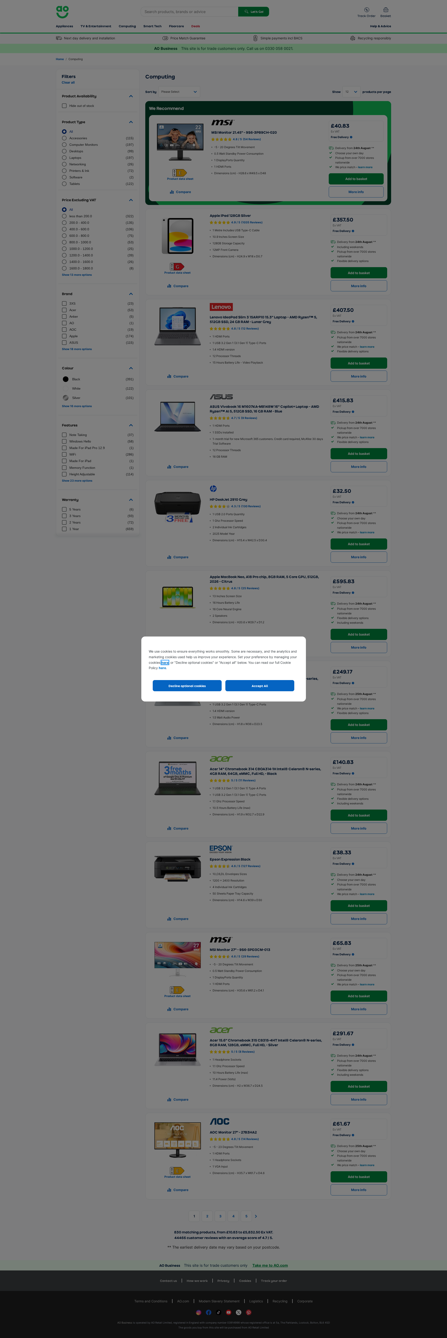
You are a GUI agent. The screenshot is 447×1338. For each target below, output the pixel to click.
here (165, 662)
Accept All (260, 686)
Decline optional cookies (187, 686)
